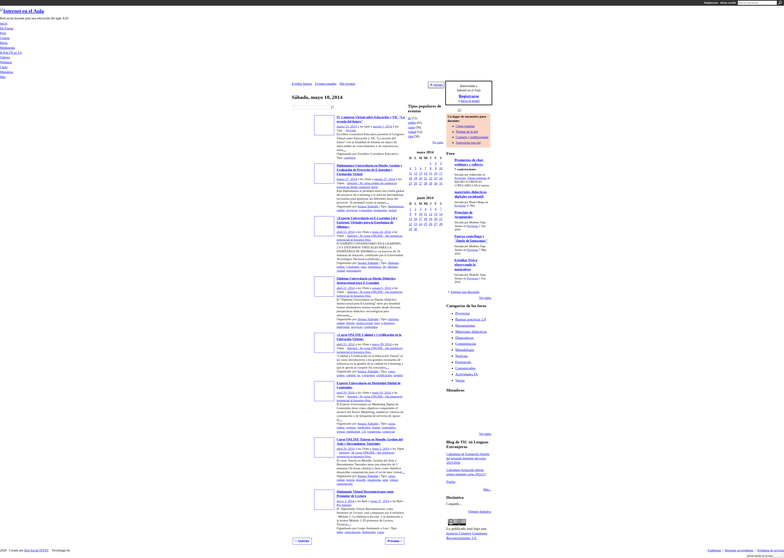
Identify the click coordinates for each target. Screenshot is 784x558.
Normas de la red (467, 131)
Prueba (450, 482)
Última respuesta (477, 178)
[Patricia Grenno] (482, 423)
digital (376, 427)
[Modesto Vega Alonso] (451, 412)
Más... (487, 489)
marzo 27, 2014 (347, 179)
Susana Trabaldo (368, 206)
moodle (361, 480)
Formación (463, 362)
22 (430, 178)
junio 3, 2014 (380, 448)
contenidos (371, 327)
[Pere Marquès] (462, 423)
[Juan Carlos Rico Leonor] (472, 412)
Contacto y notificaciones (472, 137)
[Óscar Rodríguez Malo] (482, 401)
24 (440, 178)
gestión (398, 375)
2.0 (364, 431)
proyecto (351, 210)
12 (415, 173)
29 (430, 183)
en (358, 375)
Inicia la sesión (470, 101)
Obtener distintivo (479, 511)
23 (435, 178)
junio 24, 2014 (381, 232)
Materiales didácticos (471, 332)
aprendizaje (353, 270)
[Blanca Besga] (482, 412)
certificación (384, 375)
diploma (393, 263)
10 (440, 168)
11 (410, 173)
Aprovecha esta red (468, 142)
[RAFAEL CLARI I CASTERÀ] (472, 401)
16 (435, 173)
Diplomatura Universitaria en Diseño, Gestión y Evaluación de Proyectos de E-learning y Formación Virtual (369, 170)
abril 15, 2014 (346, 232)
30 (435, 183)
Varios (460, 380)
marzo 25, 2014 (347, 126)
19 (415, 178)
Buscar (780, 2)
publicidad (353, 431)
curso (391, 371)
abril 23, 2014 (346, 344)
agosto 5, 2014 (381, 288)
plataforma (374, 480)
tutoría (350, 480)
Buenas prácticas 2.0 (470, 319)
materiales (343, 327)
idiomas (393, 266)
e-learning (365, 210)
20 (420, 178)
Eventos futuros (302, 83)
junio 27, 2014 (380, 501)
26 (415, 183)
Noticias (461, 356)
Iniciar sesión (728, 2)
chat (410, 136)
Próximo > (395, 541)
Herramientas (465, 325)
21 (425, 178)
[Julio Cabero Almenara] (472, 423)
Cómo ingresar (465, 126)
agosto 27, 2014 (384, 179)
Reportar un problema (739, 550)
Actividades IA (466, 374)
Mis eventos (347, 83)
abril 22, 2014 (346, 288)
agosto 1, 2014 (382, 126)
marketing (363, 427)
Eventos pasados (325, 83)
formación (380, 210)
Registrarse (711, 2)
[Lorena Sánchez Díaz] (462, 412)
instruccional (364, 323)
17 (440, 173)
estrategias (374, 431)
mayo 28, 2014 (382, 344)
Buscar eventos (332, 107)
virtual (392, 210)
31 (440, 183)
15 (430, 173)
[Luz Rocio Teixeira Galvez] (451, 423)
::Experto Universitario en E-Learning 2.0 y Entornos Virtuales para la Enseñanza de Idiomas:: (367, 222)
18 (410, 178)
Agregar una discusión (464, 292)
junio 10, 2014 (381, 392)
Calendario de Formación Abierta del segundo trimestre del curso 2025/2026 (467, 458)
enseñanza (374, 266)
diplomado (369, 532)
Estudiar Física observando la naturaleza (465, 264)
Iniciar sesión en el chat (760, 556)
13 (420, 173)
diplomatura (395, 206)
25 (410, 183)
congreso (350, 157)
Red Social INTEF (36, 550)
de (384, 266)
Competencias (465, 344)
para (363, 266)
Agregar (438, 84)
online (341, 210)
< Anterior (302, 541)
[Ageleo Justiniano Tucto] (462, 401)
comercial (388, 431)
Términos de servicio (770, 550)
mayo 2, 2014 (345, 501)
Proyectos (460, 178)
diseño (350, 323)
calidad (350, 375)
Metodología (464, 350)
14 (425, 173)
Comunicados (465, 368)
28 (425, 183)
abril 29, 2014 (346, 392)
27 (420, 183)
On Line (351, 130)
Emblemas (714, 550)
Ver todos (437, 142)
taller (340, 532)
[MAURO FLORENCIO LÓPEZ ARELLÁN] (451, 401)
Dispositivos (464, 338)
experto (351, 427)
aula (385, 480)
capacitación (345, 483)
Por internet (344, 505)
